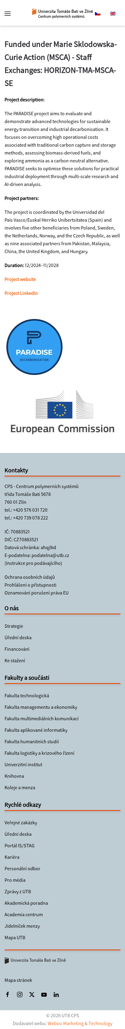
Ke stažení (15, 660)
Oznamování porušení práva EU (37, 593)
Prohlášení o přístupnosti (30, 585)
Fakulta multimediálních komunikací (42, 718)
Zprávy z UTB (18, 891)
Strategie (14, 626)
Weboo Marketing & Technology (80, 1023)
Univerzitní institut (23, 764)
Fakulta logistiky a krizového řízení (39, 753)
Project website (20, 279)
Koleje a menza (20, 787)
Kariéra (12, 857)
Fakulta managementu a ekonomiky (41, 707)
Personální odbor (22, 868)
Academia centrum (24, 914)
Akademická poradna (26, 903)
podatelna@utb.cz (50, 555)
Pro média (15, 880)
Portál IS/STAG (20, 845)
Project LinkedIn (21, 293)
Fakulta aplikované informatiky (36, 730)
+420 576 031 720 (30, 510)
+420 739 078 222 (30, 518)
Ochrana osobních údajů (30, 577)
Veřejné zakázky (21, 822)
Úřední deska (18, 637)
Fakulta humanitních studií (32, 741)
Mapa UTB (15, 937)
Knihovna (14, 776)
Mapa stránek (18, 980)
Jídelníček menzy (22, 926)
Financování (17, 649)
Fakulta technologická (27, 695)
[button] (8, 14)
